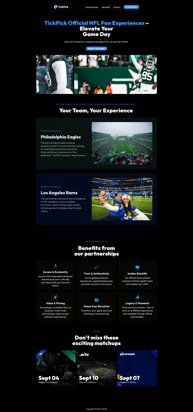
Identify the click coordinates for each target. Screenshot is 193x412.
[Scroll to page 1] (95, 91)
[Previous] (40, 74)
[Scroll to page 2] (97, 91)
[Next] (152, 74)
